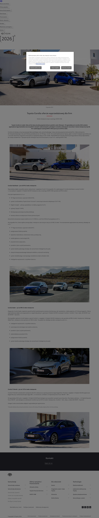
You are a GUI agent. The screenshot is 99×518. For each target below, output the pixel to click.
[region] (50, 61)
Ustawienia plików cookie (35, 67)
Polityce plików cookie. (40, 63)
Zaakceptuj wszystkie (66, 67)
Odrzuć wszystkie (55, 67)
